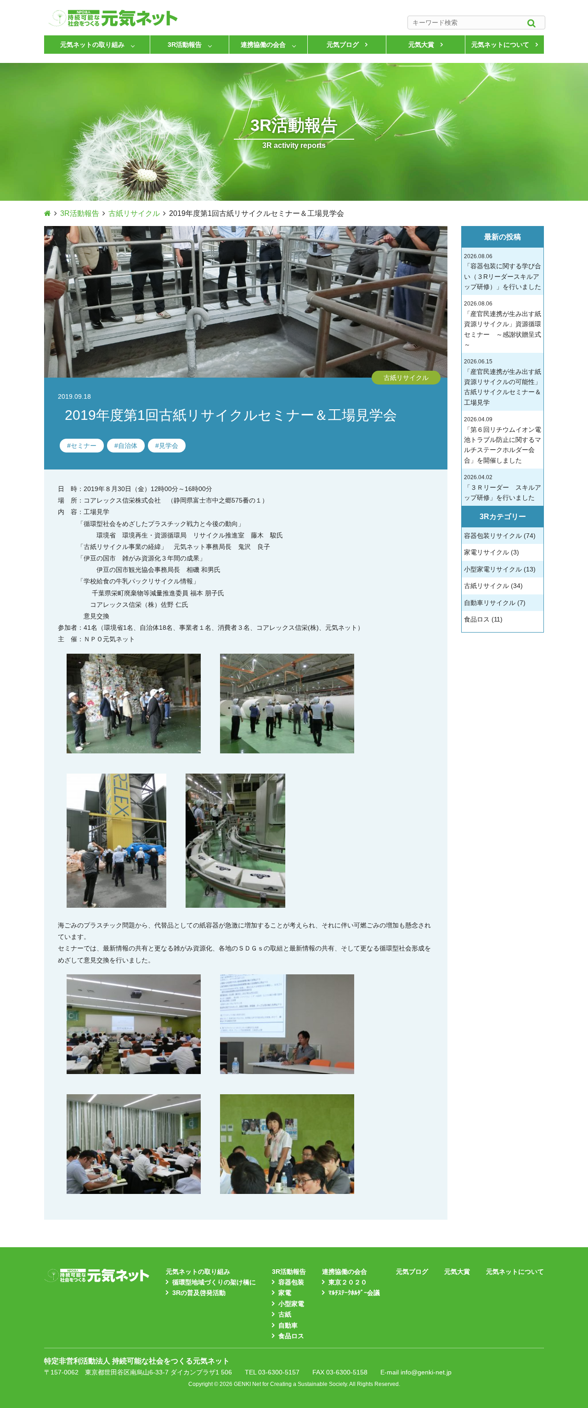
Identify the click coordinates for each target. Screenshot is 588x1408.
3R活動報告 (185, 44)
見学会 (168, 445)
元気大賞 (421, 44)
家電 (284, 1292)
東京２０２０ (347, 1282)
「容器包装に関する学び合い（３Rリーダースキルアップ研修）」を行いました (502, 271)
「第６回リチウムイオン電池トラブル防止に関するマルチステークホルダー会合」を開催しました (502, 440)
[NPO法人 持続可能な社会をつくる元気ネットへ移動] (47, 213)
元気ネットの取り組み (92, 44)
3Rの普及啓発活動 (199, 1292)
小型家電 (291, 1303)
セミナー (83, 445)
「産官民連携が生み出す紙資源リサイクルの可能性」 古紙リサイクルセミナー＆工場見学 (502, 382)
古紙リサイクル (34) (493, 585)
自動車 (288, 1325)
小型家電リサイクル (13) (500, 569)
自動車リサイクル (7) (495, 602)
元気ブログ (343, 44)
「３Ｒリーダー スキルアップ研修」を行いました (502, 487)
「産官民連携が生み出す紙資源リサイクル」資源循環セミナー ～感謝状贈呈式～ (502, 324)
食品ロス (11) (483, 619)
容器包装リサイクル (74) (500, 535)
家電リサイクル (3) (491, 552)
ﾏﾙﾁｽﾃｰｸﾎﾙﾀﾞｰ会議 (354, 1292)
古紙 (284, 1314)
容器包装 (291, 1282)
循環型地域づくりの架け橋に (214, 1282)
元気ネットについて (500, 44)
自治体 (127, 445)
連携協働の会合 (263, 44)
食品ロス (291, 1336)
